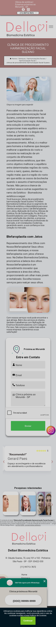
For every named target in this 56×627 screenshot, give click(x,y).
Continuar (28, 621)
